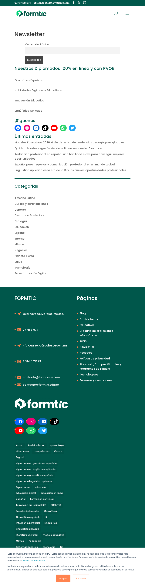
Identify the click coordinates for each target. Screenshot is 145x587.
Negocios (21, 250)
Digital (20, 457)
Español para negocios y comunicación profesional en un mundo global (65, 164)
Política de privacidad (94, 358)
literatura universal (27, 535)
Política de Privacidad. (34, 560)
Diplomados (23, 487)
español (20, 499)
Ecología (21, 221)
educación (41, 487)
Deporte (20, 210)
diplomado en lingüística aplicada (36, 469)
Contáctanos (88, 319)
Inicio (83, 341)
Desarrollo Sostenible (29, 215)
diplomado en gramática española (36, 463)
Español (20, 233)
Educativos (87, 325)
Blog (82, 313)
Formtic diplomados (27, 511)
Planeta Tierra (24, 256)
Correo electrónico (37, 44)
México (19, 244)
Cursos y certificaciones (31, 204)
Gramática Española (29, 80)
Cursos (58, 451)
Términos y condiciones (95, 380)
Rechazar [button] (81, 578)
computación (41, 451)
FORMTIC (56, 505)
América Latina (25, 198)
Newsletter (86, 347)
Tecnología (23, 268)
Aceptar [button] (63, 578)
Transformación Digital (30, 273)
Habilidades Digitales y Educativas (38, 90)
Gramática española (28, 517)
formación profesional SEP (31, 505)
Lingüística (51, 523)
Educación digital (26, 493)
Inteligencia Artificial (28, 523)
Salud (18, 262)
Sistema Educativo (27, 547)
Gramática (50, 511)
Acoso (19, 445)
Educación (22, 227)
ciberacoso (22, 451)
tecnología (49, 547)
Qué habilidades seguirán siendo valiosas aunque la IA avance (58, 148)
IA (46, 517)
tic (61, 547)
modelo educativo (53, 535)
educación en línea (52, 493)
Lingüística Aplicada (28, 111)
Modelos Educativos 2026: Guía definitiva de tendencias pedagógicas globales (69, 142)
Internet (20, 239)
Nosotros (85, 353)
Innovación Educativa (29, 100)
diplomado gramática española (34, 475)
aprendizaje (57, 445)
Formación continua (42, 499)
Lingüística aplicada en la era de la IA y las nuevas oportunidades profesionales (70, 170)
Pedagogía (35, 541)
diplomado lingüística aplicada (34, 481)
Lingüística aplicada (27, 529)
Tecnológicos (88, 374)
